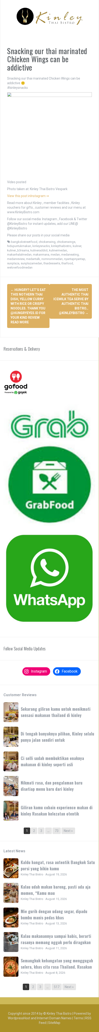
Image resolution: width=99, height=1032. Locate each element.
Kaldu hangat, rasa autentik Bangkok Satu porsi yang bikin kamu (58, 865)
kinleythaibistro (61, 246)
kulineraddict (39, 250)
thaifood (67, 263)
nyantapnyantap (74, 259)
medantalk (33, 259)
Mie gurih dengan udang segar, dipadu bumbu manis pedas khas (54, 914)
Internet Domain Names (54, 1018)
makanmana (41, 254)
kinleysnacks (41, 246)
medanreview (16, 259)
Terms (78, 1018)
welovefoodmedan (19, 267)
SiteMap (54, 1023)
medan (55, 254)
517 (56, 987)
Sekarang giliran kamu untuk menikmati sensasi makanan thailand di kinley (55, 712)
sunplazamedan (31, 263)
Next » (68, 831)
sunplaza (13, 263)
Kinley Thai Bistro (59, 1013)
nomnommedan (52, 259)
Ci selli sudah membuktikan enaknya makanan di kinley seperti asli (52, 761)
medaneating (70, 254)
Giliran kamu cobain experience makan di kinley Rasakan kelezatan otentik (57, 810)
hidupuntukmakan (19, 246)
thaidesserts (52, 263)
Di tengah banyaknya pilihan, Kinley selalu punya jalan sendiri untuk (57, 737)
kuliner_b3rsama (18, 250)
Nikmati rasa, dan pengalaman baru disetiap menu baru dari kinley (51, 786)
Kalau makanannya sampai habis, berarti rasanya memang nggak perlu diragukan (56, 939)
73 (56, 831)
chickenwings (66, 242)
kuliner (77, 246)
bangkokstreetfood (24, 242)
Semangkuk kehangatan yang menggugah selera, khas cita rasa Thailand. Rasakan (57, 964)
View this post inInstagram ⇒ (28, 196)
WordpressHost (19, 1018)
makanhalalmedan (19, 254)
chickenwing (47, 242)
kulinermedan (58, 250)
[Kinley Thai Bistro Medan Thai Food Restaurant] (49, 16)
